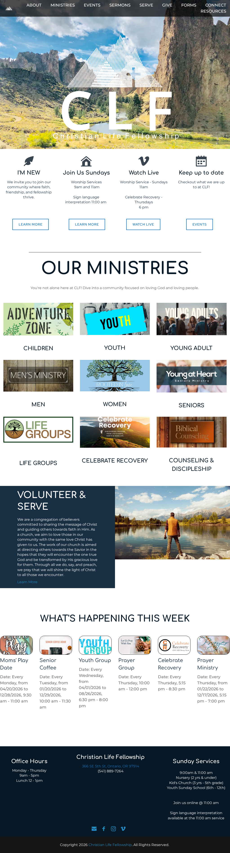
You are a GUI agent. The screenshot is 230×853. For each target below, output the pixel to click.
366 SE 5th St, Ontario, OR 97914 (110, 766)
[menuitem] (34, 5)
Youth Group (95, 660)
